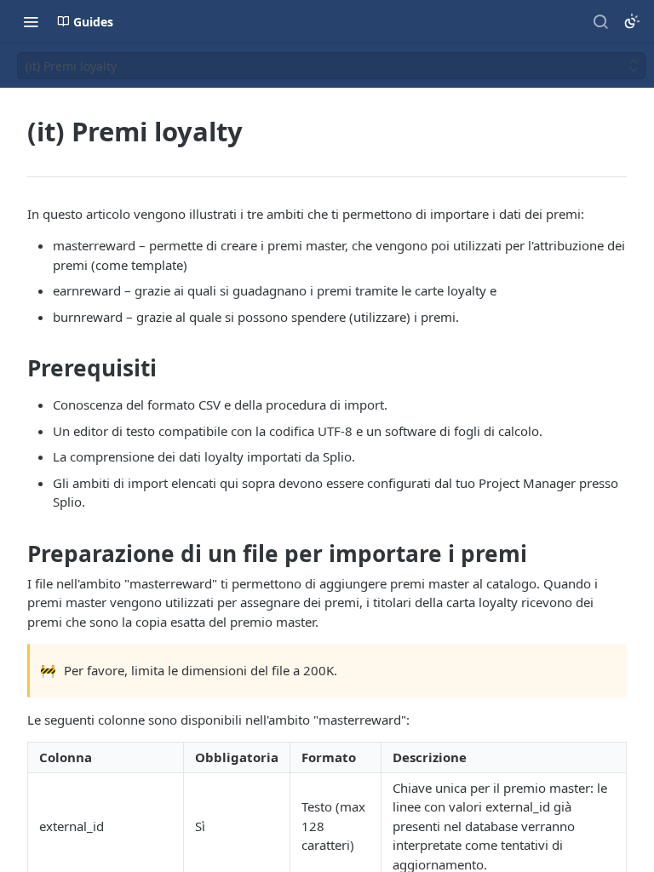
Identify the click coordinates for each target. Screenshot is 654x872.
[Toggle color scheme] (631, 21)
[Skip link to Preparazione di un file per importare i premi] (16, 553)
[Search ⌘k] (600, 21)
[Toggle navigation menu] (30, 21)
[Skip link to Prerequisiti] (16, 369)
